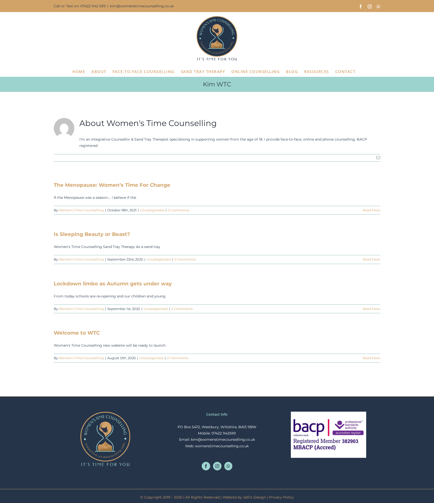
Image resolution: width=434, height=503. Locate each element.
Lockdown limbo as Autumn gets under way (113, 284)
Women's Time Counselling (81, 210)
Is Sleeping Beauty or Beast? (92, 234)
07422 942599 (223, 433)
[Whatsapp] (228, 466)
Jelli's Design (254, 497)
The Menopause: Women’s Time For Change (112, 185)
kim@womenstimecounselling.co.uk (142, 6)
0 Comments (178, 210)
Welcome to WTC (77, 333)
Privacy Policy (281, 497)
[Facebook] (206, 466)
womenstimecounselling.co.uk (222, 446)
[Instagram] (217, 466)
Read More (371, 210)
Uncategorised (152, 210)
